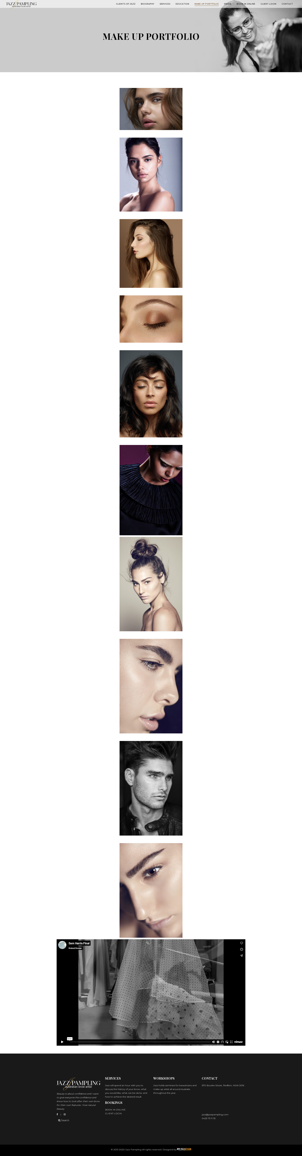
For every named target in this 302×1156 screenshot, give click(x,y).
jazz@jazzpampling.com (215, 1114)
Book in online (115, 1109)
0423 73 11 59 (209, 1118)
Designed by (169, 1149)
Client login (113, 1113)
